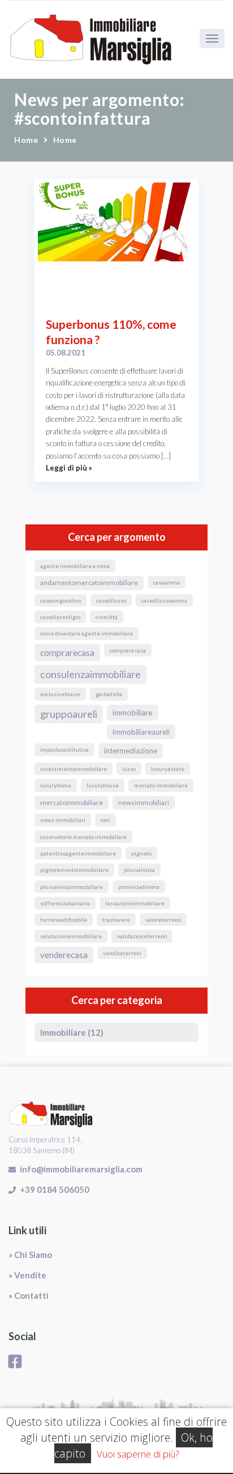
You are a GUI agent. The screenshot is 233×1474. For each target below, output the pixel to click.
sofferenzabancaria (65, 903)
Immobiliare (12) (71, 1032)
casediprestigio (60, 616)
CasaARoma (166, 582)
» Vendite (27, 1275)
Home (26, 140)
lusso (129, 768)
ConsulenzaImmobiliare (90, 674)
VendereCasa (64, 955)
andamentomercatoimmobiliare (89, 582)
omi (105, 819)
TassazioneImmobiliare (135, 903)
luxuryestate (167, 768)
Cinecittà (107, 616)
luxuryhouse (103, 785)
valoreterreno (163, 919)
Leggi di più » (69, 467)
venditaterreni (122, 953)
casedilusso (111, 600)
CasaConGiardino (60, 600)
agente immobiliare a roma (75, 565)
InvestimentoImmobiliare (73, 768)
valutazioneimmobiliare (71, 936)
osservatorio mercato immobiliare (83, 836)
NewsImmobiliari (143, 802)
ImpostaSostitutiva (64, 749)
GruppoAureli (68, 714)
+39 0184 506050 (54, 1189)
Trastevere (116, 919)
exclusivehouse (60, 694)
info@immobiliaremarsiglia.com (81, 1169)
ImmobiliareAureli (141, 731)
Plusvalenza (139, 869)
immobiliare (133, 712)
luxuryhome (55, 785)
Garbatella (109, 694)
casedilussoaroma (164, 600)
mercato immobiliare (161, 785)
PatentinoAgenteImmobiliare (78, 853)
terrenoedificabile (63, 919)
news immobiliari (62, 819)
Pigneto (141, 853)
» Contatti (28, 1295)
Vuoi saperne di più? (138, 1453)
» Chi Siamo (30, 1254)
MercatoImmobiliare (71, 802)
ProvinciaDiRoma (138, 886)
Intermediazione (130, 750)
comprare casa (128, 650)
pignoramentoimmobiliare (74, 869)
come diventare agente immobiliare (86, 633)
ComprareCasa (67, 652)
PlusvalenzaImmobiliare (71, 886)
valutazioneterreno (142, 936)
